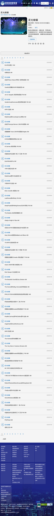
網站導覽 (23, 3)
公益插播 (14, 466)
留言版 (14, 476)
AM (36, 450)
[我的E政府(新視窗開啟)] (39, 505)
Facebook (34, 3)
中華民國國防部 (38, 466)
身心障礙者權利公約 (28, 474)
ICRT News (26, 454)
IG (39, 3)
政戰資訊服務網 (38, 468)
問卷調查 (3, 460)
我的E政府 (3, 490)
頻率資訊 (14, 456)
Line (37, 3)
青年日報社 (37, 472)
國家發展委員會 (4, 492)
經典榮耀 (3, 446)
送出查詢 (50, 3)
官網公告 (26, 456)
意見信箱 (3, 454)
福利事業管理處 (38, 474)
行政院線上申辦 (16, 482)
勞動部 (2, 498)
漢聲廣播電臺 (9, 3)
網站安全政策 (12, 504)
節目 (10, 14)
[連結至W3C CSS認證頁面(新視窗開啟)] (50, 504)
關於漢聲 (14, 446)
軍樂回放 (3, 470)
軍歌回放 (3, 468)
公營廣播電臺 (27, 466)
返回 (4, 439)
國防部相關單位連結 (40, 464)
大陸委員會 (3, 496)
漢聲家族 (14, 452)
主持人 (2, 450)
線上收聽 (29, 3)
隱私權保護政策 (4, 504)
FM (36, 448)
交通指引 (14, 454)
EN (26, 3)
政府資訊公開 (4, 452)
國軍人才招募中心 (39, 476)
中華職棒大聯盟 (27, 472)
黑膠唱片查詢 (15, 474)
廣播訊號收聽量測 (16, 472)
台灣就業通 (3, 500)
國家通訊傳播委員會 (6, 494)
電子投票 (3, 458)
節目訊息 (26, 450)
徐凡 (36, 27)
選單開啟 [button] (52, 3)
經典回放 (31, 3)
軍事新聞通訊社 (38, 470)
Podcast (26, 452)
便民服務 (14, 464)
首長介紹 (14, 450)
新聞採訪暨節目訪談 (17, 470)
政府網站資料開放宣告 (22, 504)
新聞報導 (26, 448)
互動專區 (32, 39)
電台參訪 (14, 468)
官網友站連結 (27, 464)
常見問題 (3, 456)
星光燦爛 (13, 14)
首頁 (2, 14)
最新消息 (26, 446)
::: (27, 8)
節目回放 (3, 466)
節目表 (2, 448)
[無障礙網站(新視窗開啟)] (44, 504)
